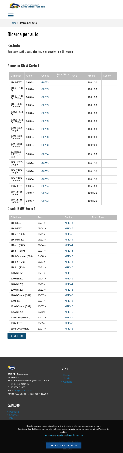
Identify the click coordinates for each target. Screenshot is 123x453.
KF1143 (69, 256)
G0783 (45, 82)
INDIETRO (17, 336)
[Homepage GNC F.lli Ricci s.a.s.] (27, 6)
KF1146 (69, 234)
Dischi (12, 418)
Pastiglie (14, 411)
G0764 (45, 154)
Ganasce (14, 415)
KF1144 (69, 223)
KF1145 (69, 228)
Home (13, 23)
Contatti (67, 381)
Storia (66, 378)
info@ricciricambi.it (23, 390)
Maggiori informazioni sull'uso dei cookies (64, 435)
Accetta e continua (64, 445)
